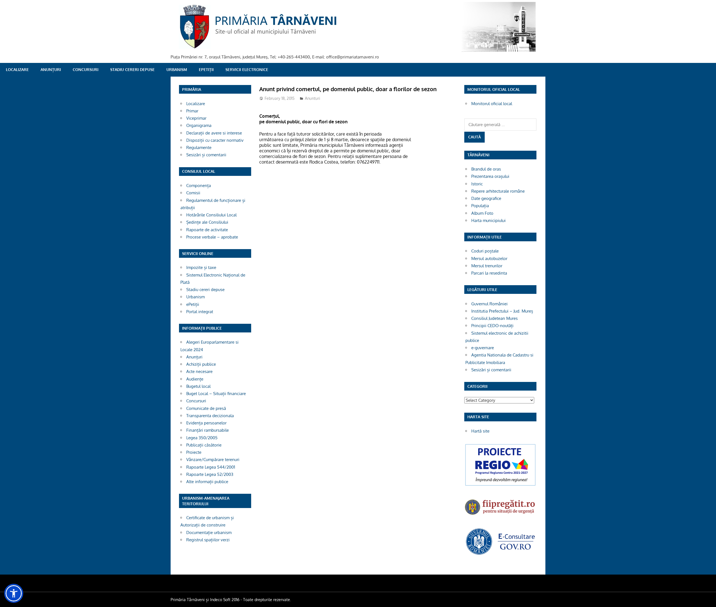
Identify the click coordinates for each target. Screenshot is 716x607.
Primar (192, 111)
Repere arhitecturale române (498, 191)
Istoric (477, 183)
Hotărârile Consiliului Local (211, 215)
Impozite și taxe (201, 267)
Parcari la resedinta (489, 273)
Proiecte (193, 452)
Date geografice (486, 198)
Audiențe (194, 379)
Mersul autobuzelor (489, 258)
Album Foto (482, 213)
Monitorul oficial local (491, 103)
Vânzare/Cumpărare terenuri (212, 459)
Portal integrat (199, 311)
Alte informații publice (207, 481)
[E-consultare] (500, 554)
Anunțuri (51, 69)
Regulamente (198, 147)
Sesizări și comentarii (206, 154)
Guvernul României (489, 303)
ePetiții (206, 69)
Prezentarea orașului (490, 176)
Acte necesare (199, 371)
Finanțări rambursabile (207, 430)
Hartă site (480, 431)
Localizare (17, 69)
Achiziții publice (201, 364)
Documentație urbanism (209, 532)
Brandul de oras (486, 169)
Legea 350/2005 (202, 437)
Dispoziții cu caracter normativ (215, 140)
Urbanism (176, 69)
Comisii (193, 192)
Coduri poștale (485, 251)
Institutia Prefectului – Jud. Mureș (502, 311)
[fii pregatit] (500, 515)
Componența (198, 185)
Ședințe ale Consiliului (207, 222)
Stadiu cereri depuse (132, 69)
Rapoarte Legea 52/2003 (209, 474)
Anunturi (312, 98)
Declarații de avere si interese (214, 133)
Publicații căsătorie (204, 445)
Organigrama (198, 125)
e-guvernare (482, 347)
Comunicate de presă (206, 408)
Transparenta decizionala (210, 415)
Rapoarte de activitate (207, 229)
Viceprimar (196, 118)
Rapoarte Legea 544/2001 (210, 467)
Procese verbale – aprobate (212, 237)
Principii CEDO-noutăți (492, 325)
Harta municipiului (488, 220)
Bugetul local (198, 386)
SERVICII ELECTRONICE (246, 69)
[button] (14, 593)
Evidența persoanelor (206, 423)
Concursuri (85, 69)
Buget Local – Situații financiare (216, 393)
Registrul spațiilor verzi (208, 539)
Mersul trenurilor (486, 265)
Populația (480, 205)
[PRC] (500, 485)
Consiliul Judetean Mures (494, 318)
